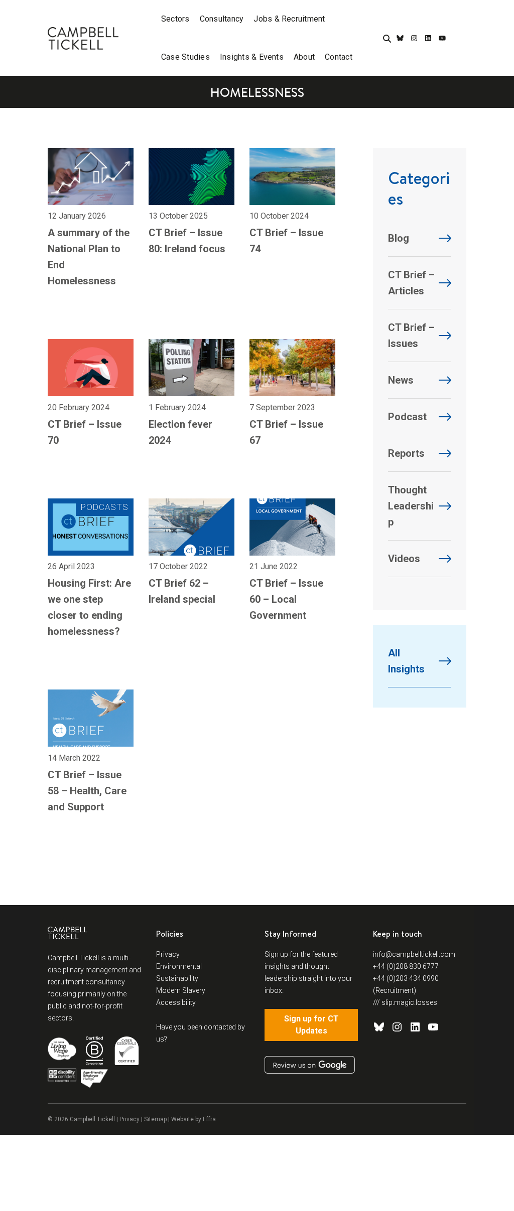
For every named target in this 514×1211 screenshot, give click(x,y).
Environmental (179, 966)
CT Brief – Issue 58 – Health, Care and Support (87, 791)
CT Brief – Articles (411, 283)
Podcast (407, 417)
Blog (398, 238)
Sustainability (177, 978)
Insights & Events (252, 57)
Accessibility (176, 1002)
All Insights (406, 661)
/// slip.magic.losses (405, 1002)
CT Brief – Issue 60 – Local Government (286, 599)
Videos (404, 559)
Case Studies (185, 57)
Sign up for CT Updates (311, 1024)
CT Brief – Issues (411, 335)
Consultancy (222, 19)
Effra (209, 1119)
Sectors (175, 19)
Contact (338, 57)
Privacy (168, 954)
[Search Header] (387, 39)
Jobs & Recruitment (289, 19)
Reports (406, 453)
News (401, 380)
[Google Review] (310, 1065)
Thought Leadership (411, 506)
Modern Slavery (180, 990)
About (304, 57)
